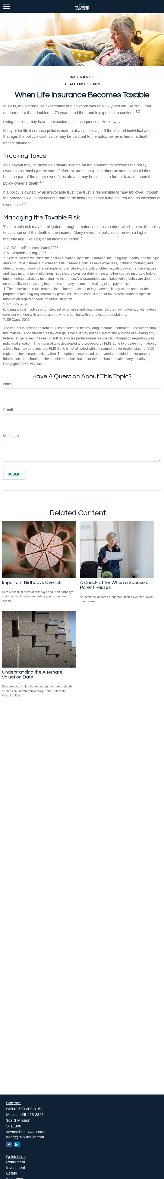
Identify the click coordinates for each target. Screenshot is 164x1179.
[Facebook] (9, 1144)
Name (8, 384)
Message (11, 436)
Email (8, 410)
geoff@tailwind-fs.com (25, 1137)
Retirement (15, 1162)
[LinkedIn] (17, 1144)
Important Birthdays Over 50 (32, 582)
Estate (11, 1173)
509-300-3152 (30, 1109)
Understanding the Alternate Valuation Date (32, 675)
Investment (15, 1168)
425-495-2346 (32, 1114)
